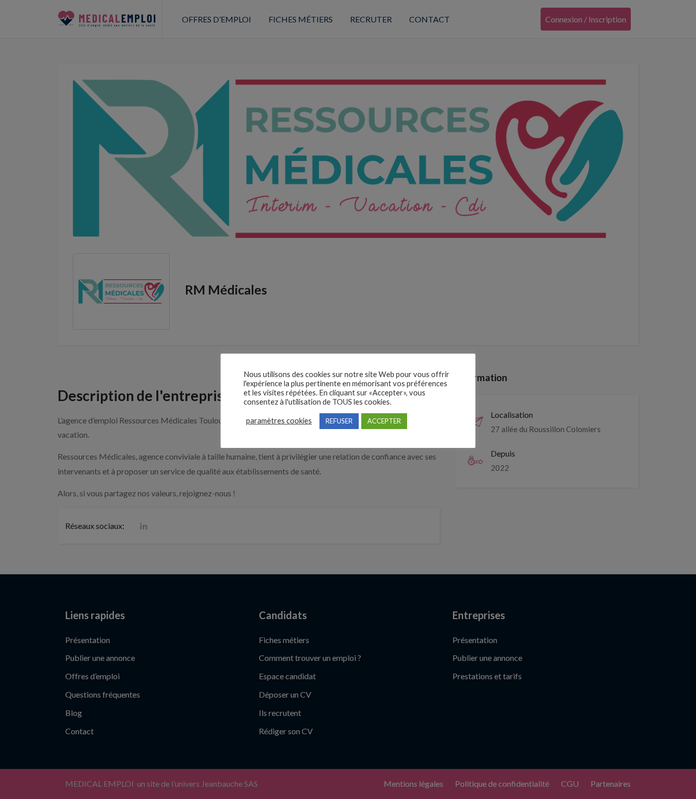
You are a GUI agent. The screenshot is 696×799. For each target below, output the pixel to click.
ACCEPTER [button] (384, 421)
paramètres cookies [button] (279, 420)
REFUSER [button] (339, 421)
